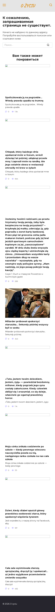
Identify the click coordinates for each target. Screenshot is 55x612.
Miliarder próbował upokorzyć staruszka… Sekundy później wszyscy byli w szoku (26, 324)
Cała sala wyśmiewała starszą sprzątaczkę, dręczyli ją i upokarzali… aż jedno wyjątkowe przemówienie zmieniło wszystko (26, 573)
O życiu (27, 5)
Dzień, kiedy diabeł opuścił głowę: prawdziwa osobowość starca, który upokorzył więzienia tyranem (25, 513)
